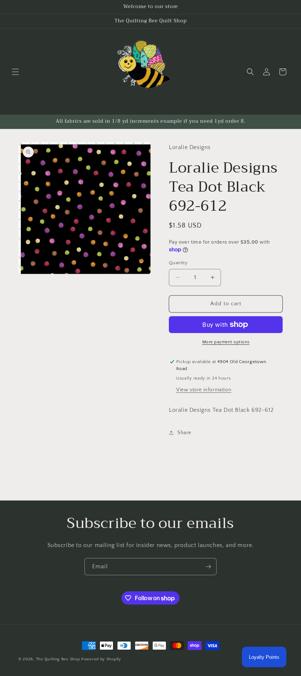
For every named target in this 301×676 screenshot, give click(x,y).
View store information (203, 390)
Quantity (178, 262)
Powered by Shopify (101, 659)
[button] (15, 72)
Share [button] (184, 433)
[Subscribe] (208, 566)
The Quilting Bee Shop (58, 659)
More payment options (226, 342)
